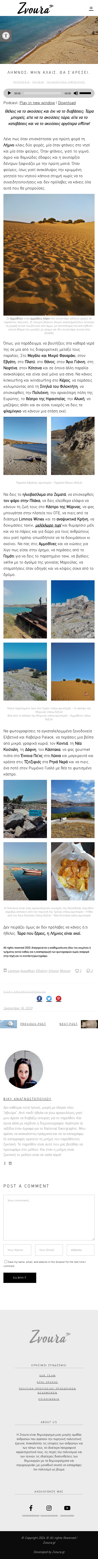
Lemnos (13, 971)
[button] (6, 36)
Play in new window (37, 103)
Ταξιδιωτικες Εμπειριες (65, 82)
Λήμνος (53, 971)
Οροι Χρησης (47, 1382)
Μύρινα (65, 971)
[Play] (9, 93)
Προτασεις (21, 82)
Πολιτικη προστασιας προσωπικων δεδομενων (47, 1391)
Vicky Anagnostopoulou (24, 992)
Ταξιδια (38, 82)
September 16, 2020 (17, 1008)
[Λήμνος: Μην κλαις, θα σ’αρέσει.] (49, 1069)
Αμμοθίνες (27, 971)
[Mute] (76, 93)
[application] (49, 93)
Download (67, 103)
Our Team (47, 1375)
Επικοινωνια (49, 1399)
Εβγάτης (41, 971)
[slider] (86, 93)
